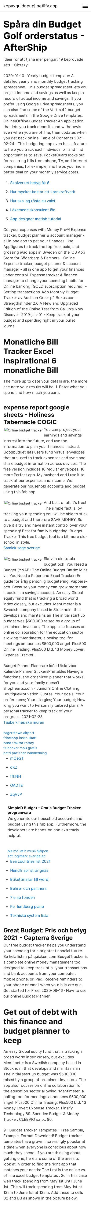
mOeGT (17, 758)
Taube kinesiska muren (23, 722)
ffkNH (15, 776)
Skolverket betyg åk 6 (29, 183)
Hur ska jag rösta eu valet (32, 201)
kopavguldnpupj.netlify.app (30, 6)
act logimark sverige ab (27, 856)
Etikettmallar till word (29, 879)
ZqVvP (16, 794)
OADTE (16, 785)
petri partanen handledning (25, 753)
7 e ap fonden (22, 897)
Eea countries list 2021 (30, 861)
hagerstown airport (18, 733)
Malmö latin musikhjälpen (28, 851)
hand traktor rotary (18, 743)
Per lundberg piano (27, 906)
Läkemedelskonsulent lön (32, 210)
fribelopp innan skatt (20, 738)
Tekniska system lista (29, 915)
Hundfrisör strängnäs (29, 870)
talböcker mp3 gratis (20, 748)
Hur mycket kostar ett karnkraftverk (42, 192)
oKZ (13, 767)
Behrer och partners (28, 888)
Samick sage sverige (21, 548)
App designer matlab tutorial (35, 219)
